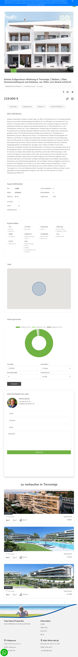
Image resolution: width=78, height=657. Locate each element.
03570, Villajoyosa (10, 647)
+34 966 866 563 (46, 651)
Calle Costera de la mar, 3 (12, 644)
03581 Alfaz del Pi (46, 647)
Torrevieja (40, 86)
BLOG (42, 634)
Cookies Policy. (40, 5)
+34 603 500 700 (9, 651)
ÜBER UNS (44, 628)
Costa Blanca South (29, 86)
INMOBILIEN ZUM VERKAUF (13, 86)
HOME (43, 624)
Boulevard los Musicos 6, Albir (50, 644)
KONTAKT (44, 631)
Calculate (14, 384)
